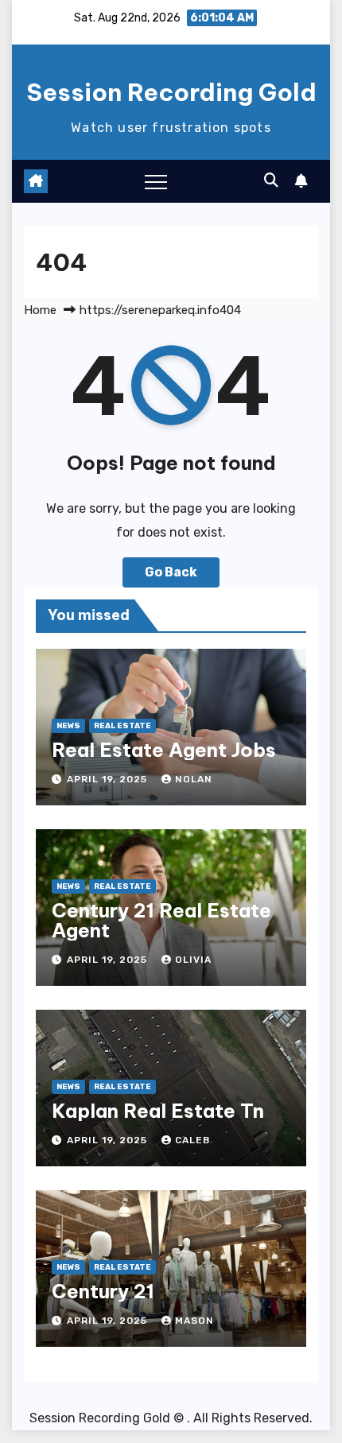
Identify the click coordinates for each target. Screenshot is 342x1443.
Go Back (171, 572)
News (68, 726)
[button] (271, 180)
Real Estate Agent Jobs (164, 750)
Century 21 (103, 1291)
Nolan (193, 779)
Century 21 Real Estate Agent (161, 920)
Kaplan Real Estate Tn (158, 1111)
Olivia (193, 959)
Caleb (192, 1140)
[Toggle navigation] (155, 181)
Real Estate (122, 726)
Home (40, 310)
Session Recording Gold (171, 92)
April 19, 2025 (108, 779)
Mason (194, 1320)
